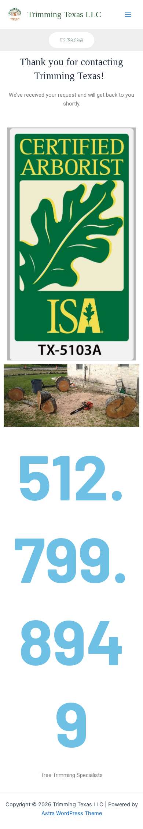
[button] (71, 40)
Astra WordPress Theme (71, 813)
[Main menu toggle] (128, 14)
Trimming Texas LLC (64, 14)
